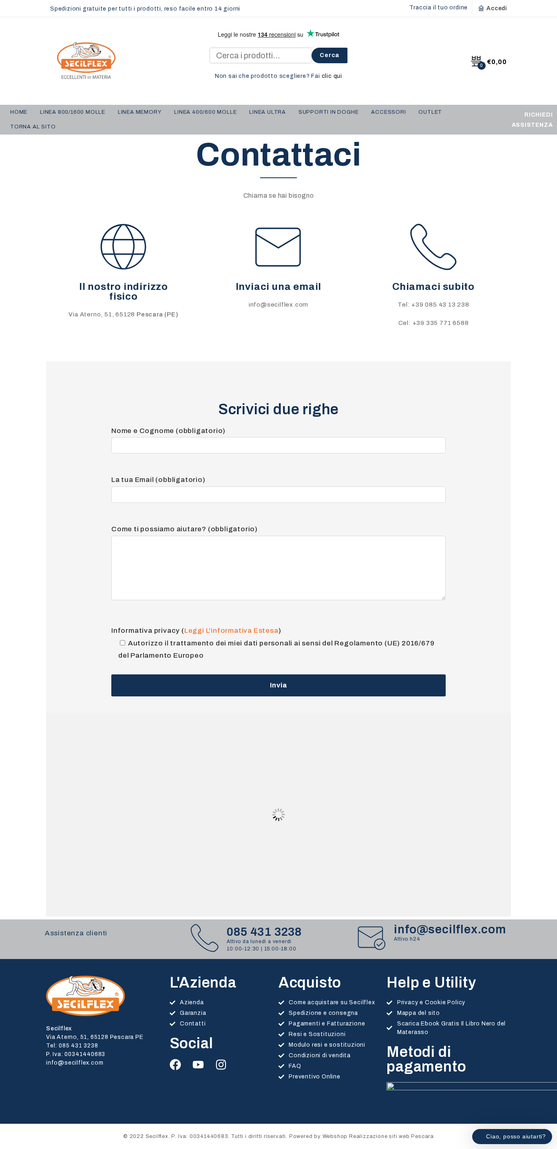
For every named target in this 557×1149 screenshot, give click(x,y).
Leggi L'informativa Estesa (231, 630)
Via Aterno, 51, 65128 (123, 314)
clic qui (332, 76)
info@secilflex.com (278, 304)
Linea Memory (140, 112)
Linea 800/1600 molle (72, 112)
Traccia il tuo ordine (438, 7)
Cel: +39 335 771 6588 (433, 323)
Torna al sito (32, 127)
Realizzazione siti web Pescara (391, 1136)
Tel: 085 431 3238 (72, 1046)
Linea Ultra (267, 112)
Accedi (496, 8)
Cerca (329, 55)
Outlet (430, 112)
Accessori (388, 112)
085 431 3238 (264, 932)
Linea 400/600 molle (205, 112)
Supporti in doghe (328, 112)
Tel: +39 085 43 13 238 (433, 304)
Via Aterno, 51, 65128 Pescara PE (95, 1037)
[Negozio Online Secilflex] (85, 60)
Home (18, 112)
